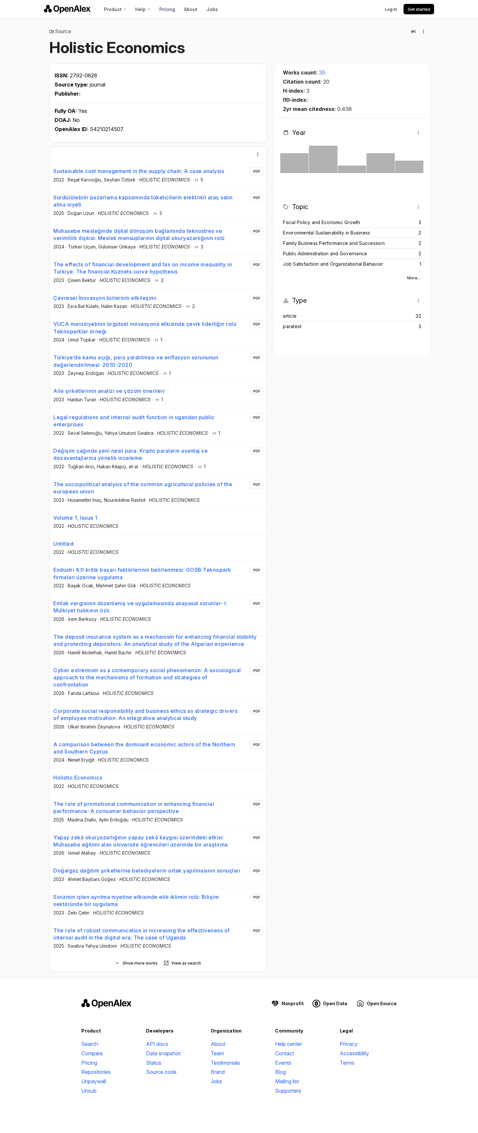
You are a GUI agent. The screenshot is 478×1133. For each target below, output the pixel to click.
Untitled (63, 543)
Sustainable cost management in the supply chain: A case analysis (138, 171)
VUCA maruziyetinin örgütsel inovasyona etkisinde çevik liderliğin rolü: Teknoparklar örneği (145, 327)
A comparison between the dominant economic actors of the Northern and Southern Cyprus (144, 748)
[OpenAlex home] (67, 9)
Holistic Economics (77, 777)
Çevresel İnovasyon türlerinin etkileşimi (104, 298)
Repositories (96, 1072)
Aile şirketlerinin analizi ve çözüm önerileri (109, 391)
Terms (347, 1063)
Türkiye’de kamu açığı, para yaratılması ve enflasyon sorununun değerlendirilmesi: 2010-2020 (135, 361)
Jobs (212, 9)
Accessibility (354, 1053)
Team (217, 1053)
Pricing (167, 9)
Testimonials (225, 1063)
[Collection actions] (423, 31)
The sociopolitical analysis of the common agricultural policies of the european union (142, 488)
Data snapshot (163, 1053)
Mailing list (287, 1081)
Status (153, 1063)
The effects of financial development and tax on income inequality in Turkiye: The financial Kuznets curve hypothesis (142, 268)
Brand (218, 1072)
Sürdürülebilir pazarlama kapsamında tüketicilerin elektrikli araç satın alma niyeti (143, 201)
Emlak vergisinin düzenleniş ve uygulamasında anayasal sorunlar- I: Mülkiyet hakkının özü (140, 607)
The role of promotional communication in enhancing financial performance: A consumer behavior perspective (133, 807)
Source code (161, 1072)
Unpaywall (93, 1081)
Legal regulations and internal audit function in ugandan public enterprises (134, 421)
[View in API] (413, 31)
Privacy (349, 1044)
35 (322, 72)
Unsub (89, 1090)
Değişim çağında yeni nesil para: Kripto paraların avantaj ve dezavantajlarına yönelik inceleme (130, 454)
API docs (157, 1044)
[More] (258, 154)
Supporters (288, 1090)
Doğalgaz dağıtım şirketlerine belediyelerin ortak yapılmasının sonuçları (146, 870)
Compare (92, 1053)
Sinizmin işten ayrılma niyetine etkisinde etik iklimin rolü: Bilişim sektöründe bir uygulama (136, 900)
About (190, 9)
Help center (288, 1044)
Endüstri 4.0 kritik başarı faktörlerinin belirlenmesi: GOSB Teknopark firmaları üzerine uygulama (142, 573)
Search (89, 1044)
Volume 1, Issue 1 (75, 517)
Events (283, 1063)
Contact (284, 1053)
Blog (280, 1072)
